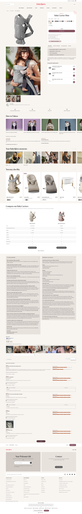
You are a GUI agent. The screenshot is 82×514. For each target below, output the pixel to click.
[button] (41, 512)
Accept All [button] (46, 510)
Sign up (46, 260)
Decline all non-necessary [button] (38, 510)
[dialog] (41, 508)
